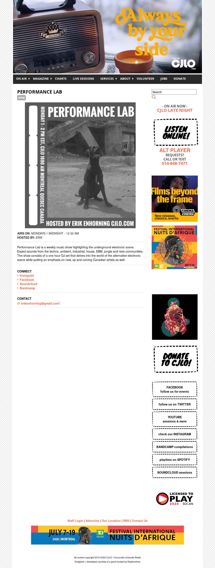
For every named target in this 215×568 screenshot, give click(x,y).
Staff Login (75, 520)
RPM (21, 98)
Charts (61, 79)
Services (107, 79)
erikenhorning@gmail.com (40, 303)
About (125, 79)
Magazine (41, 79)
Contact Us (140, 520)
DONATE (180, 79)
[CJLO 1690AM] (108, 29)
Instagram (27, 275)
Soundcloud (28, 284)
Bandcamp (27, 288)
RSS (126, 520)
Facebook (27, 279)
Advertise (92, 520)
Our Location (111, 520)
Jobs (163, 79)
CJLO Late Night (175, 110)
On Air (21, 79)
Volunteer (145, 79)
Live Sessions (83, 79)
